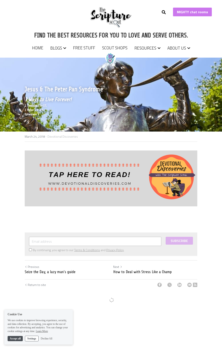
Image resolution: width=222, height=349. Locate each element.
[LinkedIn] (179, 285)
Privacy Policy (115, 250)
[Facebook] (159, 285)
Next (116, 266)
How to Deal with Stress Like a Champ (142, 272)
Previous (33, 266)
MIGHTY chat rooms (192, 12)
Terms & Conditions (87, 250)
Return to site (37, 285)
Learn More (42, 331)
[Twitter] (169, 285)
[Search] (164, 12)
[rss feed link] (195, 285)
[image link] (111, 17)
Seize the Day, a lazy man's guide (50, 272)
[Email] (189, 285)
